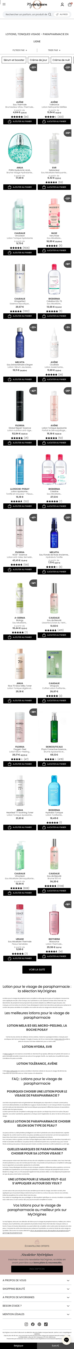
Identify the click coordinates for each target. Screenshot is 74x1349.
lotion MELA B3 (59, 1039)
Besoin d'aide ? (12, 1306)
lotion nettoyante (11, 1071)
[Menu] (5, 4)
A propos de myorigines (18, 1297)
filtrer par (18, 50)
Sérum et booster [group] (14, 60)
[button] (66, 1340)
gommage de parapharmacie (12, 1233)
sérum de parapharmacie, (38, 1231)
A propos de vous (14, 1280)
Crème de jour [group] (38, 60)
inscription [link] (37, 1269)
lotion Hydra (8, 1054)
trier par (53, 50)
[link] (62, 5)
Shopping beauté (14, 1289)
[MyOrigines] (37, 4)
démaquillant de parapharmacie (58, 1231)
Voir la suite (37, 970)
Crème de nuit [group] (61, 60)
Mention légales (13, 1314)
